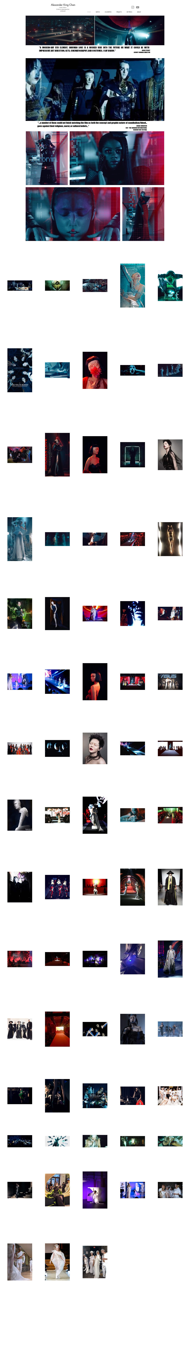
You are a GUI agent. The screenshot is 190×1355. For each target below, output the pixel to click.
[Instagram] (133, 7)
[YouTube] (138, 7)
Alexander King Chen (63, 5)
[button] (92, 43)
